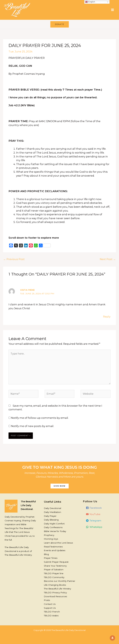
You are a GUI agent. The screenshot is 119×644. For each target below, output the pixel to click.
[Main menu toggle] (112, 9)
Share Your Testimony (55, 566)
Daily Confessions (53, 527)
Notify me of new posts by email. (32, 426)
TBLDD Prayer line (53, 573)
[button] (59, 24)
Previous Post (14, 259)
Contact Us (49, 604)
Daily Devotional (52, 508)
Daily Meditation (52, 512)
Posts (47, 600)
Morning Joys (51, 539)
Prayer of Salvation (53, 569)
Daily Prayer (50, 516)
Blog (46, 554)
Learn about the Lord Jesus (58, 542)
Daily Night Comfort (54, 523)
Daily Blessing (51, 519)
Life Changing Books (55, 585)
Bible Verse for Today (55, 531)
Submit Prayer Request (56, 562)
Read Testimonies (53, 546)
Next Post (108, 259)
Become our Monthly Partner (59, 581)
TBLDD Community (54, 577)
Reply (106, 316)
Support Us (50, 608)
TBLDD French (52, 611)
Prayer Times (50, 558)
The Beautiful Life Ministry (57, 588)
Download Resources (55, 596)
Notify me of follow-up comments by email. (39, 417)
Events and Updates (54, 550)
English (91, 2)
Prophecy (49, 535)
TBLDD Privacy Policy (55, 592)
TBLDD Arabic (51, 615)
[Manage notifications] (112, 637)
